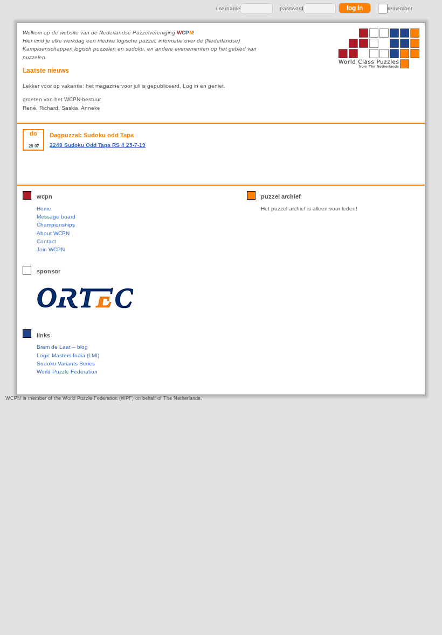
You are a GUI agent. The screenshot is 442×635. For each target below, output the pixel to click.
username (228, 8)
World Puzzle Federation (67, 372)
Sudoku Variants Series (66, 363)
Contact (46, 241)
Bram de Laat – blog (62, 347)
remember (400, 8)
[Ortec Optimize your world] (107, 297)
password (291, 8)
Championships (56, 225)
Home (44, 208)
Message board (56, 217)
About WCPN (53, 233)
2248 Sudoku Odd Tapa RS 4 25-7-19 (98, 145)
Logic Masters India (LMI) (68, 355)
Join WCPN (51, 249)
